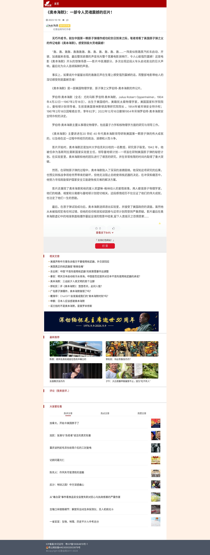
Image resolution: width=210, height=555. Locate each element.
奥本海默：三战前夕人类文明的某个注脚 (72, 281)
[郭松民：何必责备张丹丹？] (132, 349)
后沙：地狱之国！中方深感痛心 (67, 484)
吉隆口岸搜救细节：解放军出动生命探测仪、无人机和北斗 (82, 509)
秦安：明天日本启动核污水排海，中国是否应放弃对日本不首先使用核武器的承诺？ (95, 276)
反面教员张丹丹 (57, 381)
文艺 (56, 3)
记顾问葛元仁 (57, 460)
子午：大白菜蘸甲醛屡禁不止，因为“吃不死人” (128, 381)
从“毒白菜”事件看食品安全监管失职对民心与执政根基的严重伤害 (85, 496)
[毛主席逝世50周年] (101, 330)
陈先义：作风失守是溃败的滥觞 (67, 472)
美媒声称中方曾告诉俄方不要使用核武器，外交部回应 (79, 261)
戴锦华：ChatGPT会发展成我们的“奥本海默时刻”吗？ (79, 296)
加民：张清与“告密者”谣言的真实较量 (70, 435)
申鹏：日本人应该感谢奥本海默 (67, 301)
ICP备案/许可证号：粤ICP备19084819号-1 (67, 544)
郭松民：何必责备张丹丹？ (119, 359)
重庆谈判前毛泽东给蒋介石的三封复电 (70, 447)
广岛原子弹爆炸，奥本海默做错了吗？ (71, 291)
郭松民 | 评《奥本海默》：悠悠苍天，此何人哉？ (76, 286)
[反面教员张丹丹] (76, 371)
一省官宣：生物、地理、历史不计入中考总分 (74, 521)
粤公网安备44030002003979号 (64, 547)
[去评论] (203, 378)
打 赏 (105, 245)
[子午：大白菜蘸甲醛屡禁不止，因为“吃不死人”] (132, 371)
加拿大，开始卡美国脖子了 (64, 423)
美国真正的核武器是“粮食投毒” (67, 266)
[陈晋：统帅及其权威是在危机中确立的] (76, 349)
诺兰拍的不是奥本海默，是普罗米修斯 (71, 305)
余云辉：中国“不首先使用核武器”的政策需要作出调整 (79, 271)
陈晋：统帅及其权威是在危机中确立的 (68, 359)
